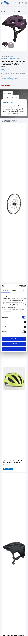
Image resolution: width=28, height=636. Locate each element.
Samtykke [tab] (5, 290)
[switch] (24, 322)
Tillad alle (14, 338)
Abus (13, 10)
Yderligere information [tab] (11, 97)
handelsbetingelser (10, 79)
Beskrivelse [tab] (7, 93)
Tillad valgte (14, 343)
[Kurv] (22, 3)
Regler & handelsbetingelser (16, 77)
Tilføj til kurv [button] (8, 469)
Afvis (14, 348)
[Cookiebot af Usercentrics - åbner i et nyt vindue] (19, 286)
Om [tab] (23, 290)
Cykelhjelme (16, 58)
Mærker (8, 10)
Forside (3, 10)
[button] (24, 17)
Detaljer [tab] (14, 290)
